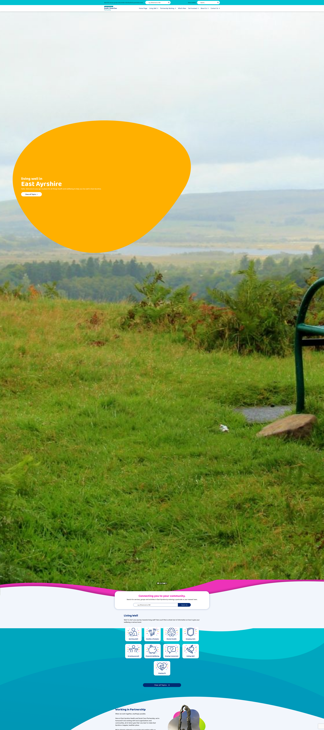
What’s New (182, 8)
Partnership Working (167, 8)
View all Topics (160, 685)
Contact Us (214, 8)
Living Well (152, 8)
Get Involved (192, 8)
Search (183, 605)
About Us (204, 8)
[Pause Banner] (158, 583)
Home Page (143, 8)
